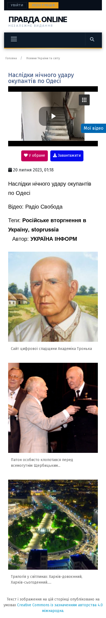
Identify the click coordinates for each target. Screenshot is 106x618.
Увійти (17, 5)
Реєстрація (43, 5)
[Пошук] (92, 39)
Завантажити (69, 155)
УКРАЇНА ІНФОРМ (53, 238)
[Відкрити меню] (13, 39)
